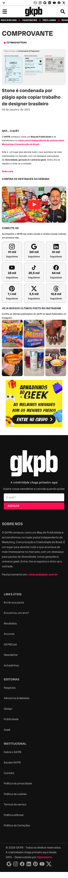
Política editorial (13, 815)
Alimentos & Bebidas (16, 698)
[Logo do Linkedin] (29, 864)
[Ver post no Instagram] (12, 334)
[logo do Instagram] (9, 864)
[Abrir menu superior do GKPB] (4, 3)
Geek (7, 730)
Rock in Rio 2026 (9, 20)
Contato (9, 773)
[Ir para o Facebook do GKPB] (59, 2)
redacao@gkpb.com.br (43, 574)
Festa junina (49, 20)
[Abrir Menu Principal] (5, 11)
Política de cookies (15, 794)
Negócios (9, 688)
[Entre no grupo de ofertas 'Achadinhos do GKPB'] (34, 403)
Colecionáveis (29, 20)
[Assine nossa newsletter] (36, 3)
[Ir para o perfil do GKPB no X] (63, 2)
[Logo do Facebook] (22, 864)
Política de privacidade (18, 783)
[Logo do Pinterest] (35, 864)
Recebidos (10, 623)
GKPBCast (10, 644)
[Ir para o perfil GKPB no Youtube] (54, 2)
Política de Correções (17, 825)
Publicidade (11, 719)
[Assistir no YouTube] (34, 204)
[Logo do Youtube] (42, 864)
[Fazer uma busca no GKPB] (63, 11)
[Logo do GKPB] (34, 464)
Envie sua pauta (14, 602)
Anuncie (9, 634)
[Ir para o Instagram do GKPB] (40, 2)
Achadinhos (11, 665)
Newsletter (11, 655)
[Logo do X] (49, 864)
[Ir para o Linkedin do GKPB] (49, 2)
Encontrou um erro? (16, 613)
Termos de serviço (15, 804)
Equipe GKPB (12, 762)
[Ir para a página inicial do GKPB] (33, 11)
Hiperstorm (44, 857)
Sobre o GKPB (12, 752)
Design (8, 709)
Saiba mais (7, 171)
